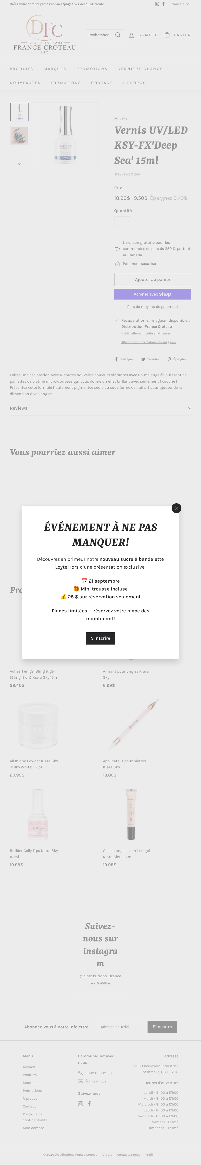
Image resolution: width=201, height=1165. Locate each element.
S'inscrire (100, 638)
